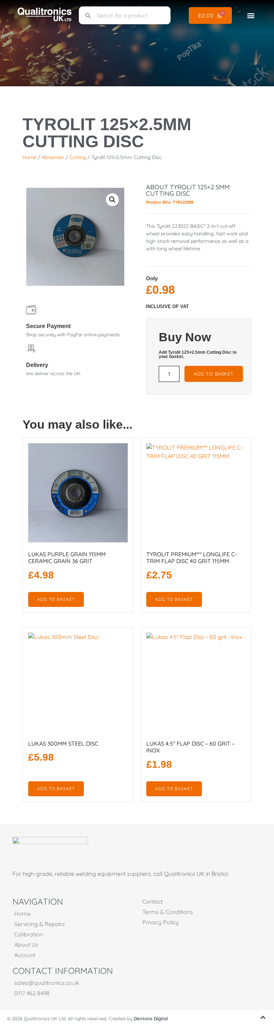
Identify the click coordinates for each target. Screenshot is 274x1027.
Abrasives (53, 157)
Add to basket (214, 374)
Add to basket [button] (56, 599)
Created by (138, 1018)
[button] (251, 15)
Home (29, 157)
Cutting (77, 157)
